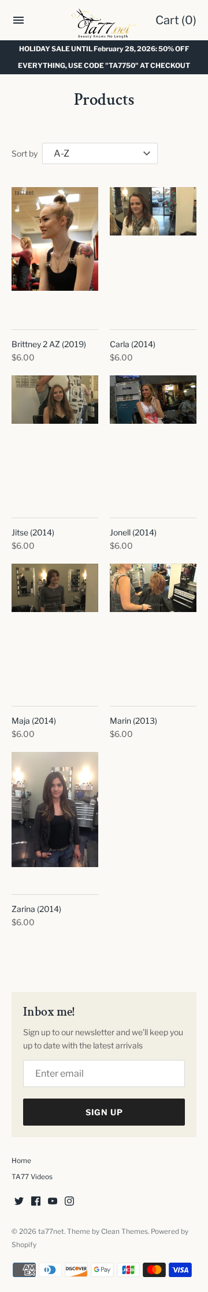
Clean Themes (124, 1232)
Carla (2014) (132, 344)
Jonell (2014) (133, 532)
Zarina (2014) (36, 909)
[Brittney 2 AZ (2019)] (55, 252)
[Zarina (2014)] (55, 816)
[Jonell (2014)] (153, 440)
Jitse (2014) (33, 532)
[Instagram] (69, 1201)
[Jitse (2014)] (55, 440)
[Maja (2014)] (55, 628)
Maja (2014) (34, 720)
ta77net (51, 1232)
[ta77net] (104, 23)
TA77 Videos (32, 1177)
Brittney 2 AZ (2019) (49, 344)
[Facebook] (35, 1201)
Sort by (25, 153)
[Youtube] (52, 1201)
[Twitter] (19, 1201)
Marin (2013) (133, 720)
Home (21, 1161)
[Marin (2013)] (153, 628)
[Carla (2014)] (153, 252)
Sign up (104, 1112)
